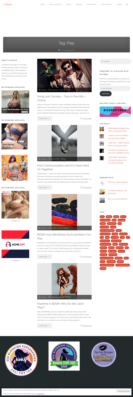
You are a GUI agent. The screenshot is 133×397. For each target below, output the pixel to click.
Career (103, 223)
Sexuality (103, 255)
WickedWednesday (122, 265)
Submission (111, 261)
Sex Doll (103, 251)
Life (102, 237)
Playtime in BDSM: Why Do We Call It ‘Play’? (60, 305)
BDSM (116, 217)
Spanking (119, 258)
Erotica (113, 227)
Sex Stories (112, 251)
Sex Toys (121, 251)
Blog (68, 90)
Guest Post (123, 234)
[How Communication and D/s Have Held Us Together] (64, 143)
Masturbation (105, 241)
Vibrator (120, 261)
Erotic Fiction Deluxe (107, 230)
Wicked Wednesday (107, 265)
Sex (127, 248)
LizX (107, 237)
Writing (103, 268)
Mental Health (116, 241)
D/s (119, 223)
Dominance (104, 227)
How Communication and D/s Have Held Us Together (63, 167)
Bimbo (123, 217)
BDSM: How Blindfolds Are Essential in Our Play (64, 236)
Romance (120, 248)
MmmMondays (105, 244)
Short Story (112, 255)
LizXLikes (115, 237)
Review (111, 248)
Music (115, 244)
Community (112, 223)
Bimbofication (105, 220)
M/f (128, 237)
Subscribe (105, 94)
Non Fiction (123, 244)
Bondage (121, 220)
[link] (127, 4)
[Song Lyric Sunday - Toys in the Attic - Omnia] (64, 75)
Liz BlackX (7, 4)
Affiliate (109, 217)
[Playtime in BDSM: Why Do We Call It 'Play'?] (64, 281)
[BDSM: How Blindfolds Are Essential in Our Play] (64, 212)
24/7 (102, 217)
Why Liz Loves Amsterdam (117, 199)
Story (126, 258)
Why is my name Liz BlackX (118, 182)
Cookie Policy (41, 394)
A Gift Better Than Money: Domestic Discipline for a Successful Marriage (117, 160)
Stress (102, 261)
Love (122, 237)
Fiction (119, 230)
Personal (103, 248)
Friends (115, 234)
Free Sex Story (105, 234)
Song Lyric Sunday (107, 258)
